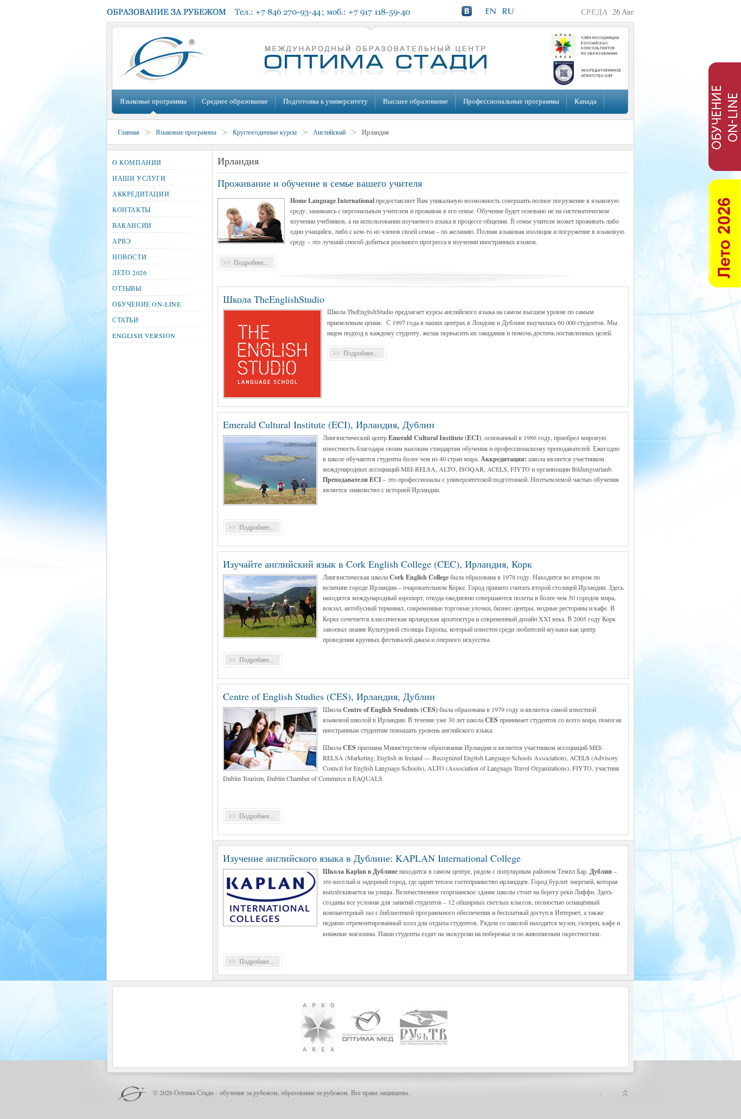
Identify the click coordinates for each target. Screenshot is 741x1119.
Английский (329, 132)
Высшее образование (415, 101)
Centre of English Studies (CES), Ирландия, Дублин (329, 696)
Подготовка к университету (325, 101)
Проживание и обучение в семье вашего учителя (320, 182)
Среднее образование (235, 101)
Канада (585, 101)
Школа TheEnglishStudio (273, 299)
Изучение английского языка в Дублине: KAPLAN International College (372, 857)
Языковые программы (153, 101)
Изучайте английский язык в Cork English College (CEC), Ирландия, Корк (377, 563)
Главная (128, 132)
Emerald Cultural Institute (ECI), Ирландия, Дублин (329, 424)
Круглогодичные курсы (265, 132)
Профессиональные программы (511, 101)
